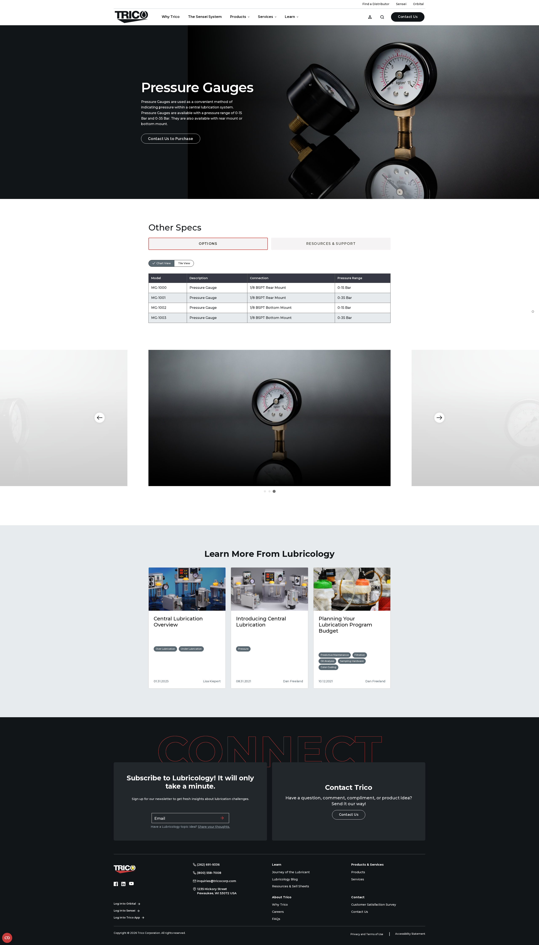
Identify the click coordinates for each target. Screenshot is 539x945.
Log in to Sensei (124, 910)
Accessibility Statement (410, 933)
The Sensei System (205, 17)
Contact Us (408, 17)
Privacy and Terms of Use (367, 934)
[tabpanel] (269, 286)
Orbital (418, 4)
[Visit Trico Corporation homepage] (130, 869)
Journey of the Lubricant (291, 872)
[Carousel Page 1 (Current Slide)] (264, 491)
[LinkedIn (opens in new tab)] (123, 884)
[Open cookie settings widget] (7, 938)
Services (265, 17)
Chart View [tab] (163, 263)
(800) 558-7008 (209, 873)
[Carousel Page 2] (269, 491)
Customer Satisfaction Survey (373, 904)
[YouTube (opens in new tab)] (131, 884)
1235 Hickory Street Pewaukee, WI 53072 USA (216, 891)
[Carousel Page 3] (274, 491)
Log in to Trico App (127, 917)
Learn (290, 17)
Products (238, 17)
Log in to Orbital (125, 903)
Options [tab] (208, 244)
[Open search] (382, 17)
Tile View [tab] (184, 263)
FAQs (276, 919)
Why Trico (171, 17)
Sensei (401, 4)
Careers (278, 912)
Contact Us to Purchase (170, 138)
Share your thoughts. (214, 827)
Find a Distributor (375, 4)
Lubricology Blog (285, 879)
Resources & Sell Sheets (290, 886)
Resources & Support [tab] (331, 244)
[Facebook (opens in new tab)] (116, 884)
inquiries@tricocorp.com (216, 881)
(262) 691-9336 (208, 864)
